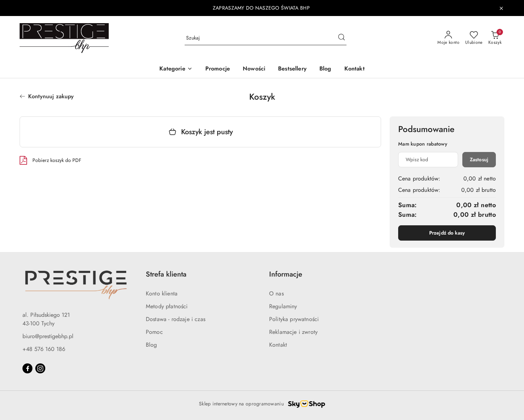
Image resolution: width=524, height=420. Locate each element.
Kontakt (278, 345)
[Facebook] (27, 368)
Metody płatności (167, 306)
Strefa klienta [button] (166, 274)
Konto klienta (162, 293)
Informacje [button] (285, 274)
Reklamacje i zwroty (293, 332)
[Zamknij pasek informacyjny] (501, 8)
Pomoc (154, 332)
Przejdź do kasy (447, 232)
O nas (276, 293)
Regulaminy (283, 306)
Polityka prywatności (294, 319)
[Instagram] (40, 368)
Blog (151, 345)
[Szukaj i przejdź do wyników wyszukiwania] (341, 38)
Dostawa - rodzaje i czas (175, 319)
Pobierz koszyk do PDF (56, 160)
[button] (175, 69)
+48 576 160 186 (43, 349)
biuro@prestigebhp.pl (47, 336)
